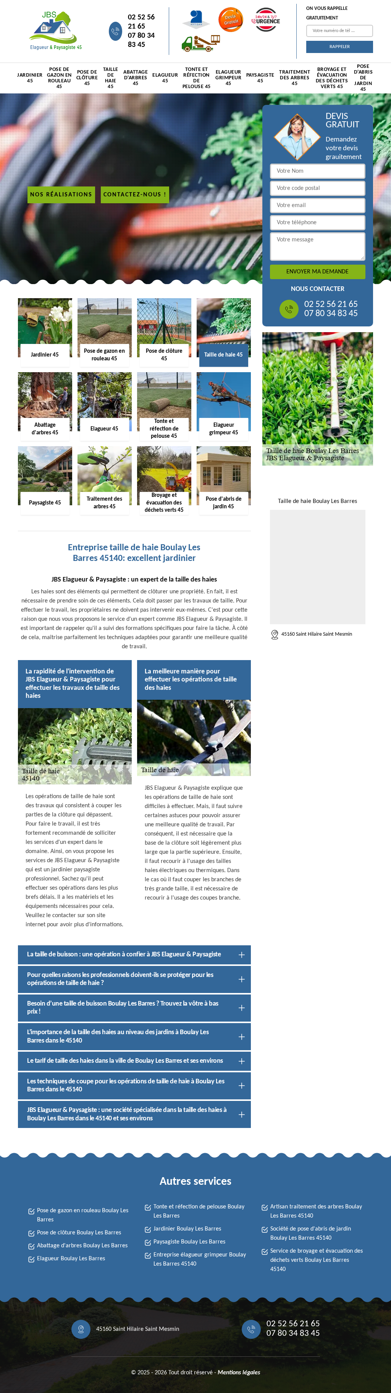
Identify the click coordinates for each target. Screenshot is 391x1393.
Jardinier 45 (30, 78)
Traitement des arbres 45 (294, 78)
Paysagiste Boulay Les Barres (189, 1242)
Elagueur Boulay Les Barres (71, 1259)
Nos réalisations (61, 195)
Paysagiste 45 (260, 78)
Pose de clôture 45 (87, 78)
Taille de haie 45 (110, 78)
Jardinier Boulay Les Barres (187, 1229)
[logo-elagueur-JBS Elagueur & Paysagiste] (54, 31)
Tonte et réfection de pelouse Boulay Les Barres (198, 1211)
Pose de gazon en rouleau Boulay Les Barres (82, 1215)
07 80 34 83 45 (141, 40)
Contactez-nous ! (134, 195)
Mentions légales (239, 1373)
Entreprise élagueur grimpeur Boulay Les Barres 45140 (199, 1259)
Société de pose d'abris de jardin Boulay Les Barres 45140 (310, 1233)
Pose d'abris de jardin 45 (363, 78)
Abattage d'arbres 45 (135, 78)
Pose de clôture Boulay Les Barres (79, 1233)
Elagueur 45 (165, 78)
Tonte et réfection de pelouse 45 (197, 78)
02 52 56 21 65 (141, 22)
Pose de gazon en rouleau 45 (59, 78)
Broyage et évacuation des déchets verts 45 (332, 78)
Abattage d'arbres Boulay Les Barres (82, 1246)
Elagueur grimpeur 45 (228, 78)
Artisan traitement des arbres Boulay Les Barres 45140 (316, 1211)
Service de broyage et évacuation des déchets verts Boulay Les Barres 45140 (316, 1260)
